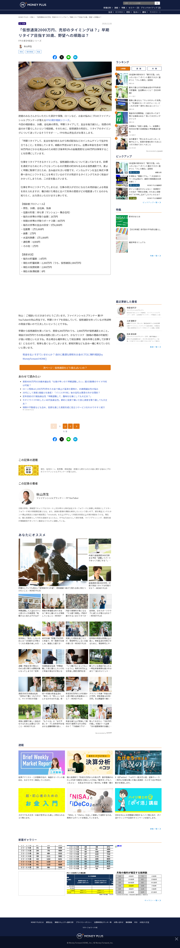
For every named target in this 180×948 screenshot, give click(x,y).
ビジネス (119, 12)
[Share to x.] (62, 57)
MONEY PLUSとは (37, 922)
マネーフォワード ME (90, 927)
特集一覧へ (154, 256)
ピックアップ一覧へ (151, 202)
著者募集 (129, 922)
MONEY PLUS (23, 17)
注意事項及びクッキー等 (102, 922)
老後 (128, 12)
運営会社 (49, 922)
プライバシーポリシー (84, 922)
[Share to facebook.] (55, 57)
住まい (136, 12)
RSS (135, 922)
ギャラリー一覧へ (152, 900)
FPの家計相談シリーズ (57, 120)
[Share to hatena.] (75, 57)
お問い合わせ (118, 922)
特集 (123, 7)
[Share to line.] (68, 57)
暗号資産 (30, 52)
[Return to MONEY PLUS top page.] (33, 4)
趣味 (144, 12)
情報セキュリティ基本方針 (64, 922)
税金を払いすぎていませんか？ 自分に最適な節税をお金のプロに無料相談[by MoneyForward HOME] (63, 356)
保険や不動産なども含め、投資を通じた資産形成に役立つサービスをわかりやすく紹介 (64, 407)
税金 (38, 52)
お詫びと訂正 (144, 922)
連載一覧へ (154, 829)
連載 (116, 7)
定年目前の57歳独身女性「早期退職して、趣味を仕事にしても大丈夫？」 (57, 396)
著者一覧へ (154, 347)
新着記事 (107, 7)
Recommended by (100, 733)
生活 (110, 12)
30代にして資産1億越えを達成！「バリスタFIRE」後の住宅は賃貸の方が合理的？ (61, 392)
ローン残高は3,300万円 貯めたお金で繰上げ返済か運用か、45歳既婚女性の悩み (60, 388)
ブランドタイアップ (150, 7)
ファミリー (154, 12)
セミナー (134, 7)
